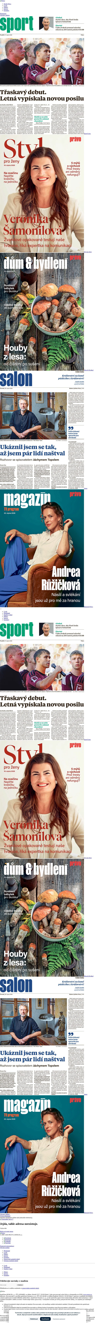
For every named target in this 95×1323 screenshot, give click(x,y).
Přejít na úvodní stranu (6, 1231)
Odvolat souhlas (4, 1247)
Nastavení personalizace (7, 1246)
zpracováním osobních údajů (30, 1288)
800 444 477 (9, 1219)
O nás (5, 5)
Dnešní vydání (8, 615)
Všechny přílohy (5, 15)
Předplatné (3, 13)
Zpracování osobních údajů (12, 1259)
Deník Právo (7, 4)
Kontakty (6, 10)
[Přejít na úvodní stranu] (2, 1)
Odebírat (20, 1285)
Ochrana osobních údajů (11, 1261)
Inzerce (6, 9)
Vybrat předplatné (5, 1216)
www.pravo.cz (87, 1294)
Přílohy (6, 7)
